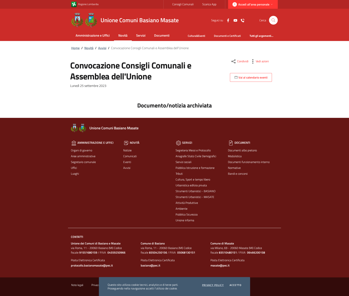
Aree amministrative (83, 156)
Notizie (127, 150)
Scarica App (209, 4)
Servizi (140, 35)
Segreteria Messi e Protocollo (193, 150)
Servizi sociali (183, 162)
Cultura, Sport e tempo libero (193, 179)
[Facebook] (226, 20)
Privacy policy (213, 285)
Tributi (179, 173)
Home (75, 48)
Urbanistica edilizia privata (191, 185)
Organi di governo (81, 150)
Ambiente (181, 208)
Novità (122, 35)
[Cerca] (273, 20)
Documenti (161, 35)
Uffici (74, 168)
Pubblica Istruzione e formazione (195, 168)
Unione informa (185, 220)
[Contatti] (241, 20)
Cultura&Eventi (196, 36)
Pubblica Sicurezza (187, 214)
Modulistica (235, 156)
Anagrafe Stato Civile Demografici (196, 156)
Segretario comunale (83, 162)
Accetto (235, 285)
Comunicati (130, 156)
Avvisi (102, 48)
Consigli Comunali (183, 4)
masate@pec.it (220, 265)
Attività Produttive (187, 203)
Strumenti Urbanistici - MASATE (195, 197)
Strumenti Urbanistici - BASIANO (196, 191)
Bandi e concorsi (238, 173)
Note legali (77, 285)
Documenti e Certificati (227, 36)
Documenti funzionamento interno (249, 162)
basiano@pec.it (150, 265)
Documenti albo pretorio (242, 150)
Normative (234, 168)
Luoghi (75, 173)
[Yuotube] (234, 20)
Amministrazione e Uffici (93, 35)
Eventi (127, 162)
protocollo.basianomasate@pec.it (92, 265)
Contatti (77, 237)
